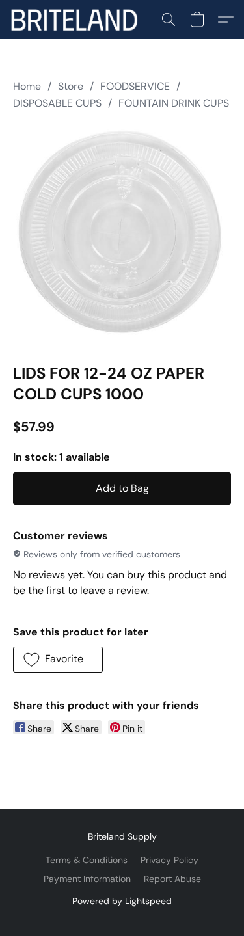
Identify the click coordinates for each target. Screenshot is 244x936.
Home (27, 86)
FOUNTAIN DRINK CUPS (173, 103)
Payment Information (87, 879)
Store (70, 86)
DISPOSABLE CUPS (57, 103)
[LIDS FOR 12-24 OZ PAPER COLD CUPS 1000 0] (122, 234)
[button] (77, 19)
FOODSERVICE (135, 86)
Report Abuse (172, 879)
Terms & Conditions (87, 860)
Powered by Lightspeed (122, 901)
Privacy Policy (169, 860)
